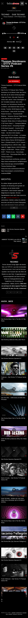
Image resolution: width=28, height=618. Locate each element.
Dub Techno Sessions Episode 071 (11, 560)
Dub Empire (14, 77)
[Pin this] (23, 216)
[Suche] (26, 3)
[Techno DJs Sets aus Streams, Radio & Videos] (13, 3)
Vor (26, 236)
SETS (7, 614)
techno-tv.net (20, 614)
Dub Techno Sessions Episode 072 (11, 459)
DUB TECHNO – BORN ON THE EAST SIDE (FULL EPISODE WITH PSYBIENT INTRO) (13, 500)
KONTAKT (10, 614)
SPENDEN (13, 612)
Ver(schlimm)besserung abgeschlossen (14, 10)
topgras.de (15, 614)
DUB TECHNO (18, 14)
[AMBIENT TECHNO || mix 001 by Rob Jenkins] (24, 240)
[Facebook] (7, 292)
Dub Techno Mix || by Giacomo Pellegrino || (13, 541)
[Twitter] (10, 292)
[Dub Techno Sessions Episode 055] (3, 230)
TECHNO (5, 14)
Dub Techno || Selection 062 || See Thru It (13, 339)
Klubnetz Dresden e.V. (12, 197)
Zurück (3, 226)
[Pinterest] (17, 292)
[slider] (12, 33)
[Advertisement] (14, 601)
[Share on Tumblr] (18, 216)
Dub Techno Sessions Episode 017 (11, 358)
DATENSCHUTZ (19, 612)
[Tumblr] (14, 292)
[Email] (20, 292)
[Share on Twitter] (9, 216)
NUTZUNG (24, 612)
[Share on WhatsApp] (13, 216)
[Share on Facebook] (4, 216)
